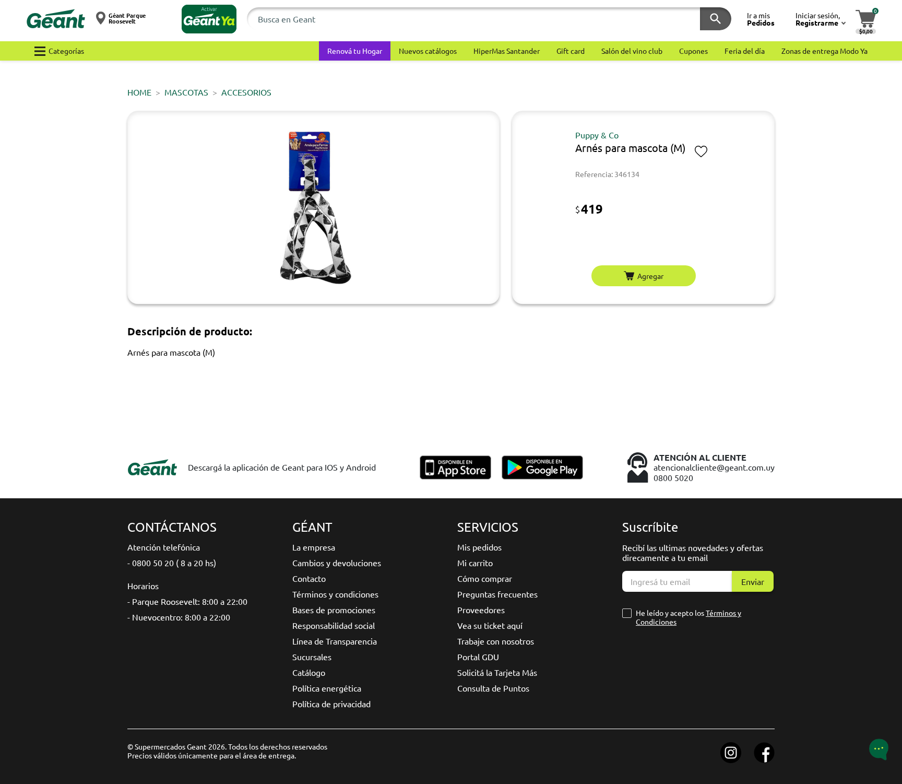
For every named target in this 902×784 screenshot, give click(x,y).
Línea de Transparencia (334, 641)
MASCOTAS (186, 92)
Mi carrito (475, 562)
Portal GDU (478, 656)
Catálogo (308, 672)
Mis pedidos (479, 547)
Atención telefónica (163, 547)
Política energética (326, 688)
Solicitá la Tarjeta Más (497, 672)
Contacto (309, 578)
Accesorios (246, 92)
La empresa (313, 547)
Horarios (143, 585)
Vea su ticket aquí (490, 625)
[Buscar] (715, 18)
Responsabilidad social (333, 625)
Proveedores (481, 609)
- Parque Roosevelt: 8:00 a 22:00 (187, 601)
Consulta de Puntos (493, 688)
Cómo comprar (484, 578)
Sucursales (311, 656)
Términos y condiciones (335, 594)
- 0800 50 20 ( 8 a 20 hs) (171, 562)
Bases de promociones (333, 609)
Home (139, 92)
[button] (209, 19)
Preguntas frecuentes (497, 594)
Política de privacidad (331, 703)
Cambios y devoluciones (336, 562)
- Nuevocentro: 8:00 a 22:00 (178, 617)
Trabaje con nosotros (495, 641)
